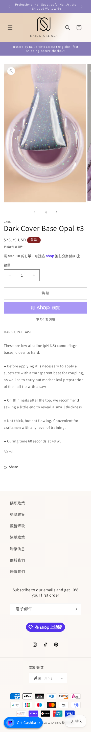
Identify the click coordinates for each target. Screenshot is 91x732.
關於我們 (17, 560)
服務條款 (17, 526)
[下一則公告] (81, 6)
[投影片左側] (34, 212)
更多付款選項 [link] (45, 320)
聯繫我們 (17, 571)
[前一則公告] (9, 6)
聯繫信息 (17, 549)
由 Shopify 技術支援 (61, 722)
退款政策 (17, 514)
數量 (7, 265)
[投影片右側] (56, 212)
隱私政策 (17, 503)
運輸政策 (17, 537)
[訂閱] (75, 609)
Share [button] (13, 466)
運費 (20, 247)
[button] (10, 27)
